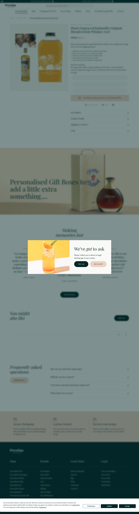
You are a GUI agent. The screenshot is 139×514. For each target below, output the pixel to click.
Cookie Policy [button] (76, 505)
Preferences (91, 506)
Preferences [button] (42, 507)
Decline (109, 506)
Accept (127, 506)
